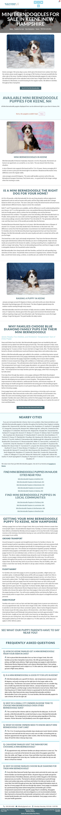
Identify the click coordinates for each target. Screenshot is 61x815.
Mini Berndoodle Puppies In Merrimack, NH (30, 482)
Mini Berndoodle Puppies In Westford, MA (30, 511)
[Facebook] (35, 2)
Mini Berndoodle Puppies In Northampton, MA (30, 508)
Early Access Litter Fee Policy (30, 813)
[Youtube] (41, 2)
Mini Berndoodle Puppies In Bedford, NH (30, 479)
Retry (42, 114)
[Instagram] (38, 2)
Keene (37, 29)
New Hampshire (29, 29)
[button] (38, 6)
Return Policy (30, 811)
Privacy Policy (29, 810)
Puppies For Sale (19, 29)
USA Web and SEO (57, 810)
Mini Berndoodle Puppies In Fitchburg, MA (30, 502)
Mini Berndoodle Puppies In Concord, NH (30, 488)
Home (11, 29)
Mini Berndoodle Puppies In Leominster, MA (30, 505)
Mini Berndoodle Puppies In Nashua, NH (30, 491)
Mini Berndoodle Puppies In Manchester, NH (30, 485)
